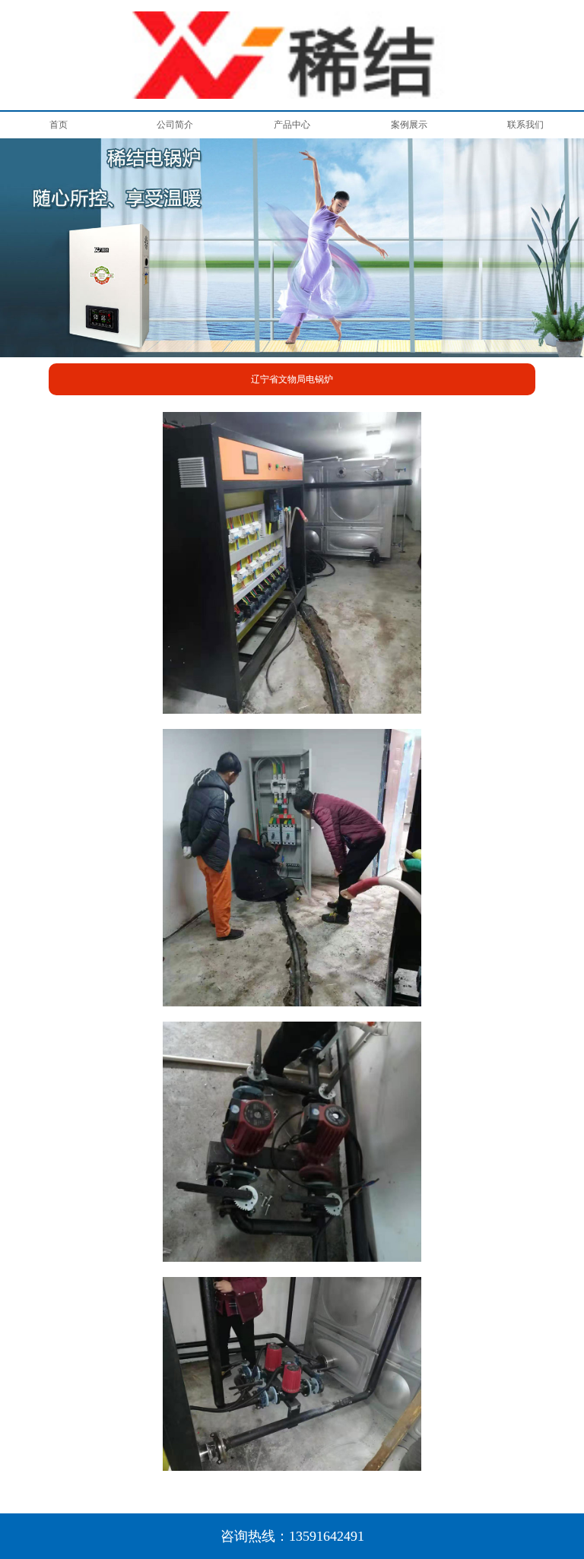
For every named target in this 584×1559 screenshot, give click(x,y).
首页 (58, 124)
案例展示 (409, 124)
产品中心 (292, 124)
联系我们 (525, 124)
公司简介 (175, 124)
